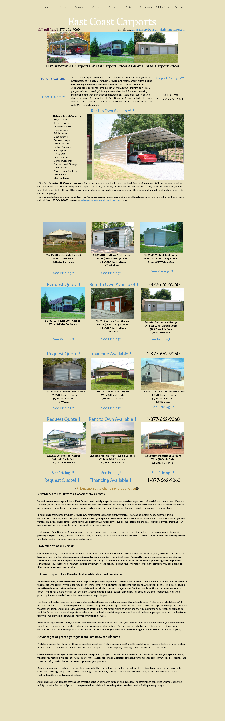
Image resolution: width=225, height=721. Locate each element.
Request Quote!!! (64, 419)
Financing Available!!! (111, 353)
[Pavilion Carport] (112, 438)
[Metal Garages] (161, 237)
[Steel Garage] (112, 303)
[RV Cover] (63, 303)
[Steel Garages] (162, 304)
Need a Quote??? (53, 96)
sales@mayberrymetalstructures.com (159, 29)
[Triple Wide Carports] (162, 438)
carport (102, 196)
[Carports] (64, 237)
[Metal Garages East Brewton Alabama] (156, 47)
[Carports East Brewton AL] (69, 47)
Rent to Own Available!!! (112, 110)
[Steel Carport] (64, 438)
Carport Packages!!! (170, 78)
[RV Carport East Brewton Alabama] (112, 47)
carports (93, 87)
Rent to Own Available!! (112, 419)
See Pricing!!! (64, 272)
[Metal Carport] (112, 374)
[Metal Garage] (112, 237)
